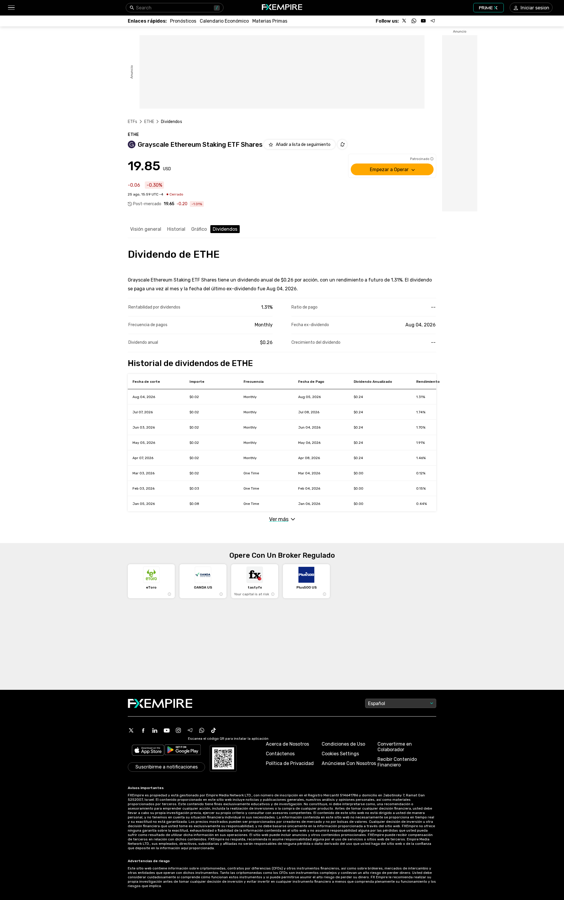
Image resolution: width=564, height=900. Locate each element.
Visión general (145, 229)
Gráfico (199, 229)
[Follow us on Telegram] (432, 20)
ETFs (132, 121)
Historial (176, 229)
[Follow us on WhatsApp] (413, 20)
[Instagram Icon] (178, 730)
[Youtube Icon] (166, 730)
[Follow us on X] (404, 20)
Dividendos (225, 229)
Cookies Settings (340, 753)
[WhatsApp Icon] (201, 730)
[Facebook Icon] (143, 730)
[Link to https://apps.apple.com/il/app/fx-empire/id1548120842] (148, 750)
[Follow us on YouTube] (423, 20)
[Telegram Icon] (190, 730)
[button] (11, 7)
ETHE (149, 121)
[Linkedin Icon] (154, 730)
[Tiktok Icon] (213, 730)
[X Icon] (131, 730)
